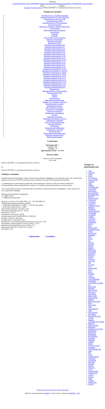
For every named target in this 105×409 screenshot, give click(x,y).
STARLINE (92, 360)
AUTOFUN (92, 189)
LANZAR (91, 277)
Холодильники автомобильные (55, 133)
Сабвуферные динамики (54, 120)
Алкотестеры (54, 32)
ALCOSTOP (92, 178)
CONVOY (91, 219)
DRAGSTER (92, 228)
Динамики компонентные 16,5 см (54, 82)
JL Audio (91, 265)
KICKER (91, 274)
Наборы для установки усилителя (54, 102)
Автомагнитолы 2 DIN (55, 21)
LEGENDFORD (93, 279)
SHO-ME (91, 362)
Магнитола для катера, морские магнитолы (54, 27)
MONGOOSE (93, 298)
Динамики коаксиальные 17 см (54, 61)
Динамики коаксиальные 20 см (54, 65)
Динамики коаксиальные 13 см (54, 56)
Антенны (54, 36)
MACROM (92, 287)
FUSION (91, 244)
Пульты (54, 115)
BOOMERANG (93, 195)
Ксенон (54, 95)
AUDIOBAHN (93, 187)
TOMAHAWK (93, 371)
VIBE (90, 379)
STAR (90, 355)
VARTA (91, 375)
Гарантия (51, 4)
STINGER (91, 358)
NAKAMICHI (93, 309)
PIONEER (91, 327)
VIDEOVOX (92, 373)
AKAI (90, 176)
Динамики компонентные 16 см (54, 80)
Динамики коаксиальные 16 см (54, 58)
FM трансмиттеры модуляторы (54, 30)
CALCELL (92, 202)
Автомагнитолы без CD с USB (54, 19)
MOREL (91, 300)
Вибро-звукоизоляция (54, 137)
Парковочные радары (54, 106)
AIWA (90, 174)
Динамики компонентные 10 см (54, 76)
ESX (89, 237)
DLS (89, 226)
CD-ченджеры (55, 28)
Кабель (54, 96)
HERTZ (91, 248)
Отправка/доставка (61, 4)
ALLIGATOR (93, 180)
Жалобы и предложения (84, 4)
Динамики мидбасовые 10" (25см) (55, 74)
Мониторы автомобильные (54, 100)
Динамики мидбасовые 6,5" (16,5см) (54, 71)
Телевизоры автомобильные (54, 128)
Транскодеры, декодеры (54, 130)
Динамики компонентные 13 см (54, 78)
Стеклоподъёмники (54, 124)
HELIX (90, 246)
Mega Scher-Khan (94, 301)
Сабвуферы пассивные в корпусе (54, 119)
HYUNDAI (92, 252)
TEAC (90, 370)
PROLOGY (92, 333)
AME (90, 184)
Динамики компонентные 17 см (54, 84)
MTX (90, 303)
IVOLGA (91, 259)
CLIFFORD (92, 213)
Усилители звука (36, 8)
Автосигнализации (54, 25)
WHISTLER (92, 382)
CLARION (92, 215)
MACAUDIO (92, 290)
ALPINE (91, 182)
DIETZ (90, 224)
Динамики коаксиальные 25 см (54, 67)
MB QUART (92, 296)
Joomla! (46, 393)
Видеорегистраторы (55, 41)
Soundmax (91, 347)
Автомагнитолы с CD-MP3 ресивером (54, 15)
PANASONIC (93, 312)
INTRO (90, 257)
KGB (90, 270)
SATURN (91, 338)
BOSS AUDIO (93, 198)
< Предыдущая (33, 236)
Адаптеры (54, 34)
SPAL (90, 351)
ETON (90, 239)
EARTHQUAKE (94, 230)
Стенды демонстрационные (54, 122)
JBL (89, 263)
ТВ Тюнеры (54, 126)
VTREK (91, 381)
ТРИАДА (91, 368)
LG (89, 285)
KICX (90, 272)
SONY (90, 344)
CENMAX (91, 209)
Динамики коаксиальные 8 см (54, 49)
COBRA (91, 217)
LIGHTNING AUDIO (95, 283)
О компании (17, 4)
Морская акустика (54, 43)
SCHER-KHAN (93, 357)
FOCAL (91, 243)
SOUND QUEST (94, 346)
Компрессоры (54, 89)
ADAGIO (91, 173)
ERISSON (91, 235)
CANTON (91, 204)
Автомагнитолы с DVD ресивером (54, 23)
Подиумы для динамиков (54, 109)
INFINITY (91, 254)
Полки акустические (54, 111)
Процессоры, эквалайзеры (54, 113)
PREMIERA (92, 331)
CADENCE (92, 200)
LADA (90, 276)
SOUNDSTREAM (94, 349)
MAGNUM (92, 294)
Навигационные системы (54, 104)
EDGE (90, 231)
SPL (89, 353)
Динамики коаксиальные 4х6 (54, 45)
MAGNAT (91, 292)
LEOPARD (92, 281)
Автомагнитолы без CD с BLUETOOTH (54, 17)
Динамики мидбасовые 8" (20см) (54, 73)
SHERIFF (91, 340)
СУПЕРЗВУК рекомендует (38, 4)
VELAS (91, 377)
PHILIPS (91, 324)
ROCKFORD (92, 336)
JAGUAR (91, 261)
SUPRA (91, 366)
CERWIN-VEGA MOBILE (94, 207)
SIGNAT (91, 364)
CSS (78, 393)
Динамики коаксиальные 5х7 (54, 47)
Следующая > (50, 236)
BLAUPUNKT (93, 193)
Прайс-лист (25, 4)
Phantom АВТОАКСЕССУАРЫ (96, 321)
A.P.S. (90, 171)
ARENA (91, 185)
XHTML (72, 393)
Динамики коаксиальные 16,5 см (54, 60)
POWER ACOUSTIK (95, 329)
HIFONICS (92, 250)
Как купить (72, 4)
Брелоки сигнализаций (55, 39)
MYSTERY (92, 305)
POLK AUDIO (93, 325)
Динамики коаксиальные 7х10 (54, 52)
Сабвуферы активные (54, 117)
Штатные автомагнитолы (54, 135)
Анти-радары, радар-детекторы (55, 38)
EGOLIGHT (92, 233)
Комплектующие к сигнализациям (55, 91)
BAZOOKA (92, 191)
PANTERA (92, 314)
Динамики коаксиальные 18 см (54, 63)
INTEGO (91, 255)
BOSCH (91, 196)
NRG (90, 307)
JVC (89, 266)
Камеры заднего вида (54, 93)
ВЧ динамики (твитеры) (54, 108)
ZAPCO (91, 384)
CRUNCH (91, 220)
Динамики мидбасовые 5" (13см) (54, 69)
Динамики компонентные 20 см (54, 85)
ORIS (90, 311)
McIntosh (91, 289)
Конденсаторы (55, 98)
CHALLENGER (93, 211)
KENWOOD (92, 268)
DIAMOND (92, 222)
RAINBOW (92, 335)
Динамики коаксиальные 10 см (54, 54)
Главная (27, 8)
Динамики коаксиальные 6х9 (54, 50)
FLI (89, 241)
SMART (91, 342)
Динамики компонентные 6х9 (54, 87)
